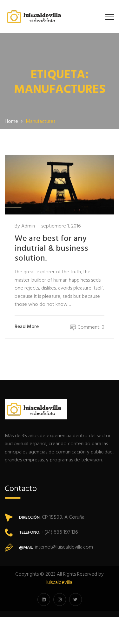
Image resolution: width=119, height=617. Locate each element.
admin (28, 226)
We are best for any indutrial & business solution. (51, 248)
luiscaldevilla (59, 582)
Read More (27, 327)
